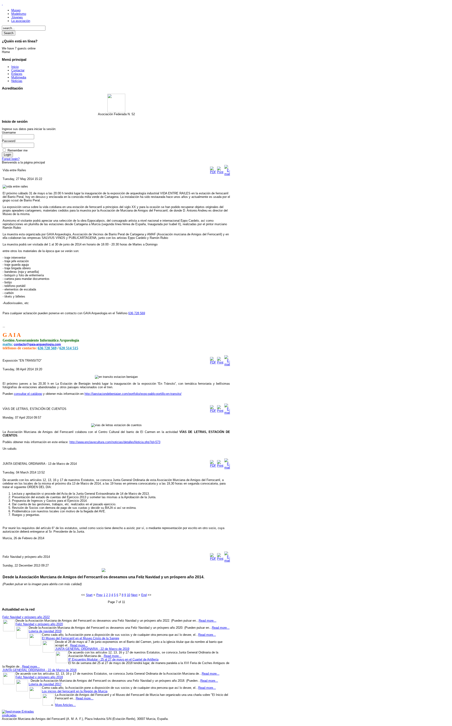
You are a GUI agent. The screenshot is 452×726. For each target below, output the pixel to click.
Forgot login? (11, 159)
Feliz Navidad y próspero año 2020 (39, 624)
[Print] (220, 172)
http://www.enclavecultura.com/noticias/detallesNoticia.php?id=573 (114, 442)
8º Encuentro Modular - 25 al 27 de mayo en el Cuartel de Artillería (113, 659)
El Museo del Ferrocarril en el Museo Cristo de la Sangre (80, 638)
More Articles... (65, 705)
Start (89, 595)
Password (8, 141)
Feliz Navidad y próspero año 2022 (26, 617)
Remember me (18, 150)
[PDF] (213, 172)
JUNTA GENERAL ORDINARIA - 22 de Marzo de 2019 (92, 649)
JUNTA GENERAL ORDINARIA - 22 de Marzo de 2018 (39, 670)
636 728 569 (136, 313)
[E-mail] (227, 174)
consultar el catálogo (28, 394)
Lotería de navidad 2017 (45, 684)
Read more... (207, 620)
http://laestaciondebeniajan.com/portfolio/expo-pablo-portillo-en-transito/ (133, 394)
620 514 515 (68, 348)
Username (9, 132)
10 (128, 595)
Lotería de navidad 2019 (45, 631)
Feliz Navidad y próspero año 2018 (39, 677)
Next (134, 595)
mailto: (8, 344)
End (144, 595)
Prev (99, 595)
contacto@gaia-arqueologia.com (37, 344)
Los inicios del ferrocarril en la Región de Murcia (74, 691)
